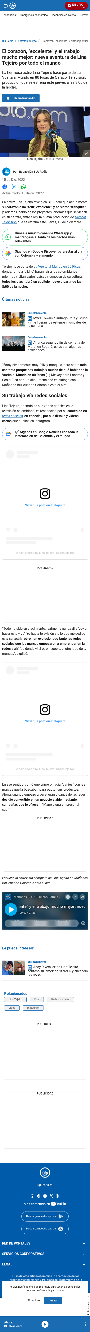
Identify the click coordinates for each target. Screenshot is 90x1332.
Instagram (33, 1007)
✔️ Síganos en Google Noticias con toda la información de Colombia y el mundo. (46, 434)
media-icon (45, 1324)
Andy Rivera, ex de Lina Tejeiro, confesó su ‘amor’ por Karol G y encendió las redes (58, 970)
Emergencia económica (34, 15)
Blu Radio (7, 41)
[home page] (45, 1172)
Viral (36, 999)
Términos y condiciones (23, 1280)
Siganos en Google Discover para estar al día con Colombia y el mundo (48, 253)
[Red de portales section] (84, 1243)
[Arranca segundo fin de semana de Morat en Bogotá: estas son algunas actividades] (13, 343)
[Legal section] (84, 1264)
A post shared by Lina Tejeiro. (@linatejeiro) (45, 552)
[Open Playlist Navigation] (85, 1324)
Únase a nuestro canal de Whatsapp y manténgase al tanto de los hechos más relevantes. (45, 237)
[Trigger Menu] (5, 5)
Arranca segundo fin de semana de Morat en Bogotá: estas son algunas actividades (56, 346)
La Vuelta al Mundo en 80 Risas (56, 266)
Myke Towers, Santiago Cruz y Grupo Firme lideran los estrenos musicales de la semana (57, 322)
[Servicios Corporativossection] (84, 1254)
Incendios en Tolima (64, 15)
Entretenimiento (27, 41)
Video (12, 1007)
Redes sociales (60, 999)
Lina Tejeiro (15, 999)
